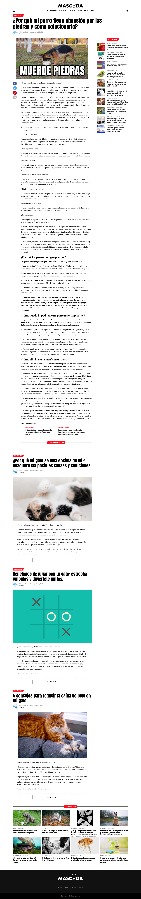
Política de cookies (62, 888)
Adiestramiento (52, 11)
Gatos (80, 11)
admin (23, 34)
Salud (92, 11)
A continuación (26, 127)
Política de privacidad (77, 888)
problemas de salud (39, 90)
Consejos (72, 11)
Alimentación (63, 11)
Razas (86, 11)
